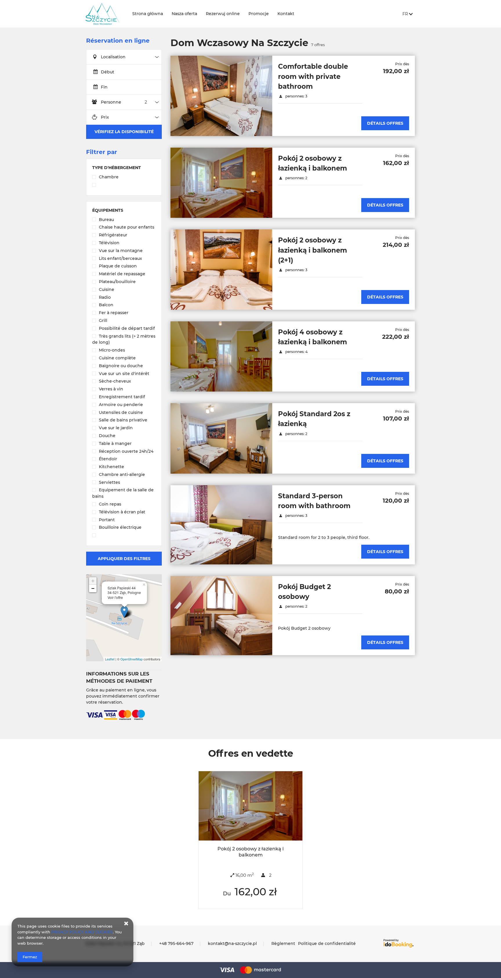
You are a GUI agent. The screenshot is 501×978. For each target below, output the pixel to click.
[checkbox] (124, 178)
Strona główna (147, 13)
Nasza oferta (184, 13)
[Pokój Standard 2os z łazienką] (221, 438)
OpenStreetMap (131, 659)
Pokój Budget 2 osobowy (304, 592)
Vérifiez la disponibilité (124, 131)
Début (107, 72)
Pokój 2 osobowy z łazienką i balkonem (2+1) (312, 250)
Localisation (113, 56)
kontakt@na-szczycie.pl (232, 943)
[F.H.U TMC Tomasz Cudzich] (104, 14)
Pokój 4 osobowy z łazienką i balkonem (312, 337)
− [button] (93, 588)
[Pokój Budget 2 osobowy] (221, 615)
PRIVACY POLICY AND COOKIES (82, 932)
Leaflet (110, 659)
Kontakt (285, 13)
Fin (104, 87)
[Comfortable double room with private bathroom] (221, 96)
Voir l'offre (115, 597)
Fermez (30, 957)
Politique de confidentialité (327, 943)
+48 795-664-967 (176, 943)
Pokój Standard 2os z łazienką (314, 419)
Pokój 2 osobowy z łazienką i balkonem (312, 163)
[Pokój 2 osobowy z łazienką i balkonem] (221, 183)
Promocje (258, 13)
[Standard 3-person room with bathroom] (221, 524)
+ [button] (93, 581)
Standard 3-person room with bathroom (314, 501)
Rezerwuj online (223, 13)
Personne (111, 102)
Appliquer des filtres (124, 558)
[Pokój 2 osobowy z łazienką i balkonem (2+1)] (221, 269)
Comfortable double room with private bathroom (313, 76)
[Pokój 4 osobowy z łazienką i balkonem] (221, 356)
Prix (105, 117)
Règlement (283, 943)
